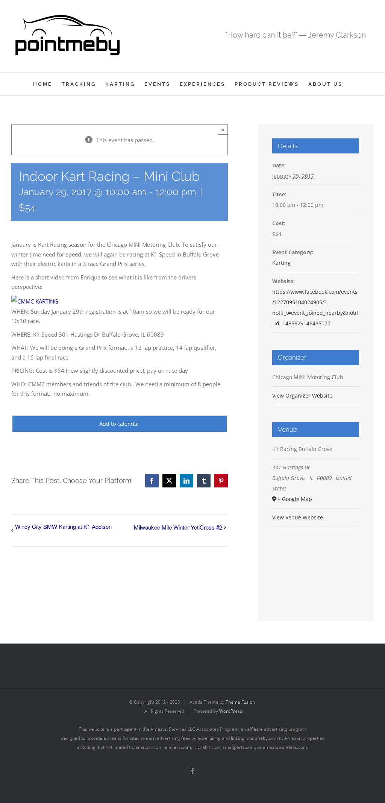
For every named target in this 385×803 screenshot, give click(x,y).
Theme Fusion (240, 702)
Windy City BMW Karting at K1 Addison (63, 526)
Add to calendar (119, 423)
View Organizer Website (302, 395)
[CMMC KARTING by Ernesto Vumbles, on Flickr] (34, 301)
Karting (281, 262)
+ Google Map (294, 498)
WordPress (230, 711)
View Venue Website (297, 517)
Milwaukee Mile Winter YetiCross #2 (178, 527)
